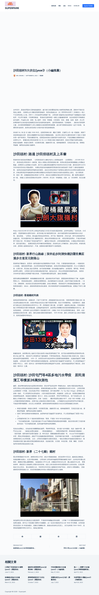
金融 (64, 5)
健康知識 (53, 5)
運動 (59, 5)
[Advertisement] (49, 37)
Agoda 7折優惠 (88, 6)
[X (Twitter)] (40, 536)
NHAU (69, 5)
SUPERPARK (12, 8)
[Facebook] (22, 536)
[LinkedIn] (77, 536)
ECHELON (76, 5)
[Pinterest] (59, 536)
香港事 (41, 75)
